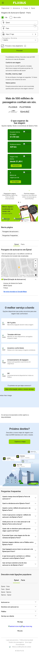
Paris (23, 244)
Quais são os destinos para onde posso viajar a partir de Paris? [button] (16, 530)
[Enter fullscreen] (35, 269)
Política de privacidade (26, 640)
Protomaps (22, 275)
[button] (19, 23)
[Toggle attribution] (36, 275)
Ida (6, 17)
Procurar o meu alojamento (14, 46)
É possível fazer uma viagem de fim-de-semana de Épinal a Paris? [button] (16, 537)
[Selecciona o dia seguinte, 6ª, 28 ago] (35, 34)
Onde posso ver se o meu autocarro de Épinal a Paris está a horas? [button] (16, 523)
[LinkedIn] (20, 635)
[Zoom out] (35, 263)
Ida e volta (17, 17)
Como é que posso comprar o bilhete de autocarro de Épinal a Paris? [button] (16, 516)
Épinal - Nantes (6, 592)
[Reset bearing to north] (35, 266)
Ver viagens (15, 182)
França (25, 8)
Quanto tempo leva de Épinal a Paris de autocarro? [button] (16, 498)
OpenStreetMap (30, 275)
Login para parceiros (12, 640)
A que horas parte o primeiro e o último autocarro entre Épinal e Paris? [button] (16, 557)
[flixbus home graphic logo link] (20, 3)
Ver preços (16, 165)
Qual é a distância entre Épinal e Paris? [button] (16, 503)
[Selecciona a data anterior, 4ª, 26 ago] (33, 34)
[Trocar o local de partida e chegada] (35, 25)
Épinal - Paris (5, 586)
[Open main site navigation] (3, 3)
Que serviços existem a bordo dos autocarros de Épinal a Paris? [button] (14, 564)
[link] (19, 454)
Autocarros (16, 8)
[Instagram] (19, 635)
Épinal (33, 8)
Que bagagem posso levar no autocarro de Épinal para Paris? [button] (17, 550)
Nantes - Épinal (6, 595)
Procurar (19, 50)
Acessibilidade (20, 644)
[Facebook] (18, 635)
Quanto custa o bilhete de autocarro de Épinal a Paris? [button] (16, 509)
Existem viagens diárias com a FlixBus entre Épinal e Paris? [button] (18, 543)
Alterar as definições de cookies (21, 647)
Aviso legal (28, 642)
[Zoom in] (35, 260)
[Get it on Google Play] (14, 626)
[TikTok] (21, 635)
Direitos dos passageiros (16, 642)
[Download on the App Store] (26, 626)
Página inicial (5, 8)
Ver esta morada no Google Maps (15, 291)
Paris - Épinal (5, 589)
